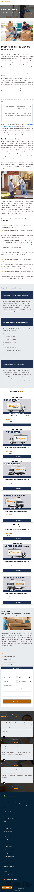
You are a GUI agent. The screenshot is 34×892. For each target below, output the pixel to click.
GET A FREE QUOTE (17, 425)
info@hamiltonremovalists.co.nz (14, 874)
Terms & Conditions (8, 828)
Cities (7, 12)
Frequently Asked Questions (10, 818)
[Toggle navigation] (31, 2)
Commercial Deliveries (9, 863)
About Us (6, 815)
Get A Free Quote (17, 701)
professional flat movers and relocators (11, 97)
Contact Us (6, 825)
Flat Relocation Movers (9, 856)
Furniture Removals (8, 846)
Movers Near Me (8, 831)
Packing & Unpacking (9, 849)
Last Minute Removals (9, 866)
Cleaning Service (8, 853)
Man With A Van (7, 843)
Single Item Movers (8, 859)
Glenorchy (12, 12)
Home (2, 12)
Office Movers (7, 839)
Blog (5, 821)
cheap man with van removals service (17, 160)
